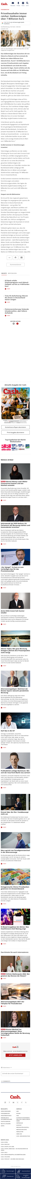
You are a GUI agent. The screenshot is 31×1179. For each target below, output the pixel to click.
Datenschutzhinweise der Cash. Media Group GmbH (23, 1119)
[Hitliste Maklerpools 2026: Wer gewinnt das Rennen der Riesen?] (15, 964)
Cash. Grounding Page (23, 1136)
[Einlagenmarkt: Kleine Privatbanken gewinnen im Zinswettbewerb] (15, 877)
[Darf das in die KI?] (15, 721)
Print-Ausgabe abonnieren (15, 432)
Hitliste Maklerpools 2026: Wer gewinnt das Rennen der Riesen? (15, 975)
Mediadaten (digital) (22, 1127)
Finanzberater (5, 1113)
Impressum (19, 1123)
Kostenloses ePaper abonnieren (15, 427)
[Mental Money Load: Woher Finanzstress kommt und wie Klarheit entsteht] (15, 471)
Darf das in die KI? (8, 731)
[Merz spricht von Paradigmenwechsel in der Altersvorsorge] (15, 840)
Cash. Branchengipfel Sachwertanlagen (13, 1154)
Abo (17, 1111)
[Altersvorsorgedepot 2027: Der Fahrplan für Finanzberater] (15, 991)
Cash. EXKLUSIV (5, 1144)
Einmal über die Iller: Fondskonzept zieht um (15, 813)
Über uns (19, 1134)
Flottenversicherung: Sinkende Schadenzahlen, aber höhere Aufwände (17, 311)
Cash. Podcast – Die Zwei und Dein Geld (12, 1159)
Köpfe (2, 1126)
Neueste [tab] (4, 273)
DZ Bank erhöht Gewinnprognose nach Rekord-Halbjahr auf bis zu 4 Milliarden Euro (17, 283)
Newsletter (19, 1131)
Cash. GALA (4, 1152)
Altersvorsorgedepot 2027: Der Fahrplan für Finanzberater (12, 1003)
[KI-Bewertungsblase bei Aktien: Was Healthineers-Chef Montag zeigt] (15, 917)
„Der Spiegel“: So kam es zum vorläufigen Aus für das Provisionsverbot (12, 569)
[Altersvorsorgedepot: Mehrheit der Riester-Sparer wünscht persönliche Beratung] (15, 679)
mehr (8, 289)
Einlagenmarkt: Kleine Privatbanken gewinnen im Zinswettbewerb (15, 888)
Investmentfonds (6, 1115)
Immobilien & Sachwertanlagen (6, 1118)
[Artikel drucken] (15, 257)
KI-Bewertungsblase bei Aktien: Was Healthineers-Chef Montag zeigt (15, 928)
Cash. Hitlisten (5, 1157)
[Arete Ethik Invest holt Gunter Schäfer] (15, 601)
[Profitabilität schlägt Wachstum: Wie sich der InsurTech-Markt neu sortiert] (15, 760)
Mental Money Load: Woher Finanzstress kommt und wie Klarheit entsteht (14, 483)
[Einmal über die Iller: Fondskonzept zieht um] (15, 802)
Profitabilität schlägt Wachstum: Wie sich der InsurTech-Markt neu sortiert (15, 772)
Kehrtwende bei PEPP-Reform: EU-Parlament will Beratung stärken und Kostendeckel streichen (15, 525)
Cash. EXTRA (4, 1142)
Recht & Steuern (6, 1123)
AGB (17, 1115)
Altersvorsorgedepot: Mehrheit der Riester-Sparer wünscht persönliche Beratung (15, 691)
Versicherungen (6, 1111)
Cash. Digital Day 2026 (7, 1146)
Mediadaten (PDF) (21, 1129)
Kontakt (18, 1125)
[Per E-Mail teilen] (21, 257)
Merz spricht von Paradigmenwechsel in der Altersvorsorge (15, 851)
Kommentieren (15, 265)
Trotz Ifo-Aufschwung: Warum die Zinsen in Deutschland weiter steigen (16, 298)
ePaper (18, 1113)
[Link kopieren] (9, 257)
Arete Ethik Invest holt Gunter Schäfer (12, 612)
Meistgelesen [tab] (12, 273)
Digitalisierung (5, 1121)
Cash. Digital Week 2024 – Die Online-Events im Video (14, 1149)
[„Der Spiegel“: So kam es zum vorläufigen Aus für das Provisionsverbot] (15, 557)
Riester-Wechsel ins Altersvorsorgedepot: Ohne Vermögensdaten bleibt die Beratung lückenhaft (15, 1032)
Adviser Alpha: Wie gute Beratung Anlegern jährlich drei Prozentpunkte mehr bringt (15, 650)
